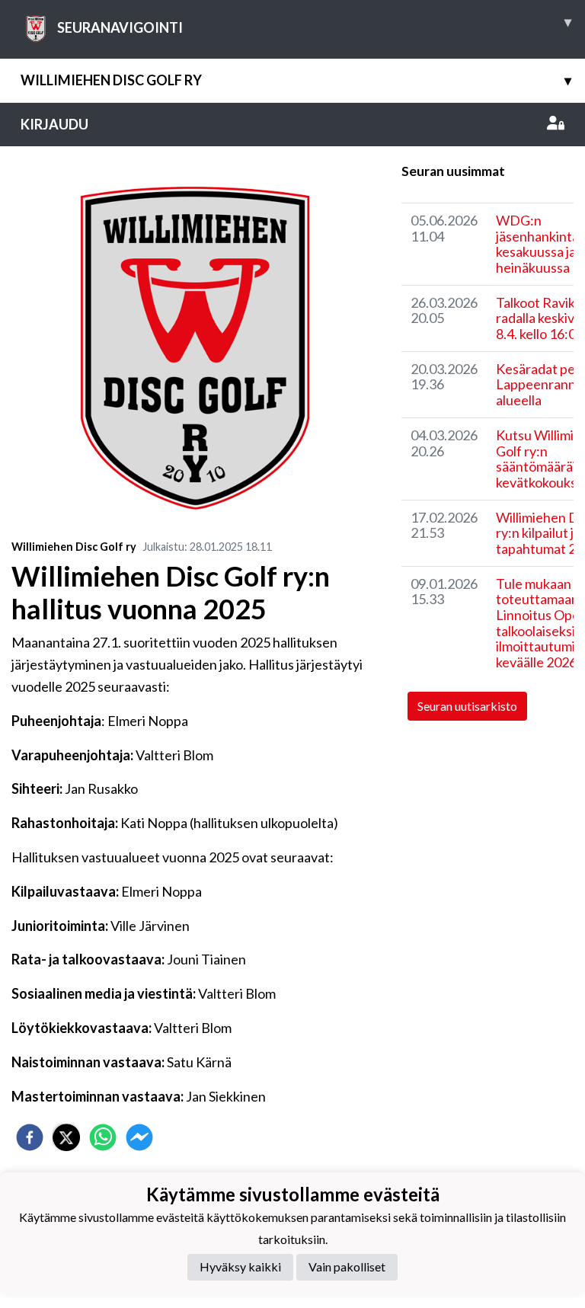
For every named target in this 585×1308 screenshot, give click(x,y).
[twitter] (66, 1137)
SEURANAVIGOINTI (314, 24)
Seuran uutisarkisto (467, 706)
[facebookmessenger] (139, 1137)
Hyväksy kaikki (240, 1266)
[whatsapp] (103, 1137)
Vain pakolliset (346, 1266)
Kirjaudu (54, 124)
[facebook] (29, 1137)
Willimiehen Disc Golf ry (296, 80)
